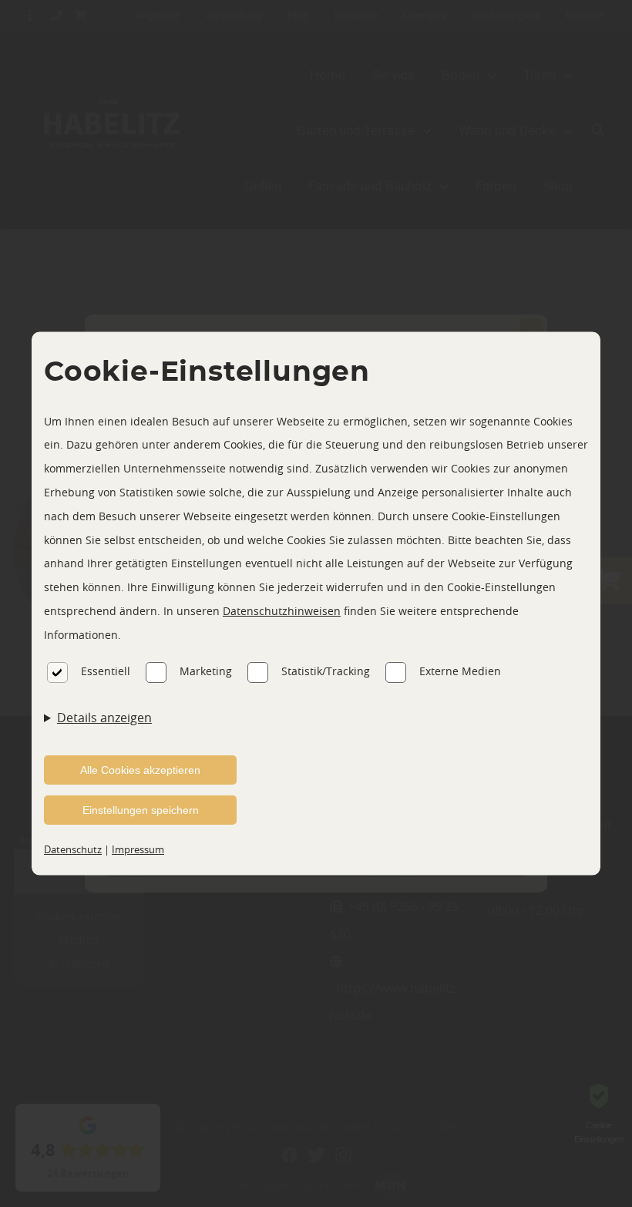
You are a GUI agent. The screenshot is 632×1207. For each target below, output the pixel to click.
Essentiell (105, 671)
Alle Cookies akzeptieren (140, 770)
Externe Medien (460, 671)
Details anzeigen (104, 717)
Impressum (138, 849)
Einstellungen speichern (140, 810)
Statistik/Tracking (325, 671)
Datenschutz (73, 849)
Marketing (206, 671)
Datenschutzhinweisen (282, 611)
